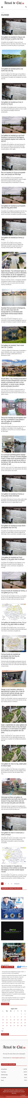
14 (18, 1019)
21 (18, 1022)
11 (7, 1019)
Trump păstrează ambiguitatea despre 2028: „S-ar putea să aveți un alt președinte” (14, 972)
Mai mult (14, 1093)
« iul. (2, 1031)
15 (21, 1019)
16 (25, 1019)
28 (18, 1025)
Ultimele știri (8, 967)
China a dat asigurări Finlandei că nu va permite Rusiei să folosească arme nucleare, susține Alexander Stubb (13, 999)
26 (10, 1025)
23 (25, 1022)
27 (14, 1025)
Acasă (2, 12)
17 (3, 1022)
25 (7, 1025)
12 (10, 1019)
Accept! (23, 1095)
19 (10, 1022)
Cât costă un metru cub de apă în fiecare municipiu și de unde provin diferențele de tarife (13, 986)
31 (3, 1028)
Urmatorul (16, 883)
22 (21, 1022)
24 (3, 1025)
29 (21, 1025)
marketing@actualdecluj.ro (18, 1057)
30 (25, 1025)
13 (14, 1019)
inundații (5, 1034)
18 (7, 1022)
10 (3, 1019)
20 (14, 1022)
